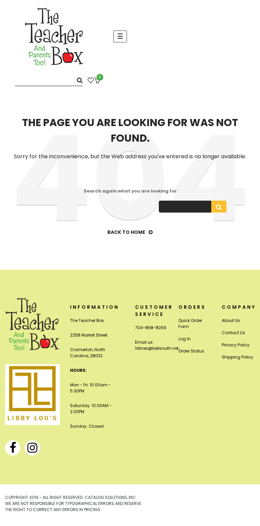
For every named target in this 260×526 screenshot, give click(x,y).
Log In (184, 339)
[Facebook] (12, 448)
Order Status (191, 351)
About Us (231, 320)
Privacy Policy (236, 345)
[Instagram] (32, 448)
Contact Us (233, 333)
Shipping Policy (237, 357)
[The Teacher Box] (54, 36)
